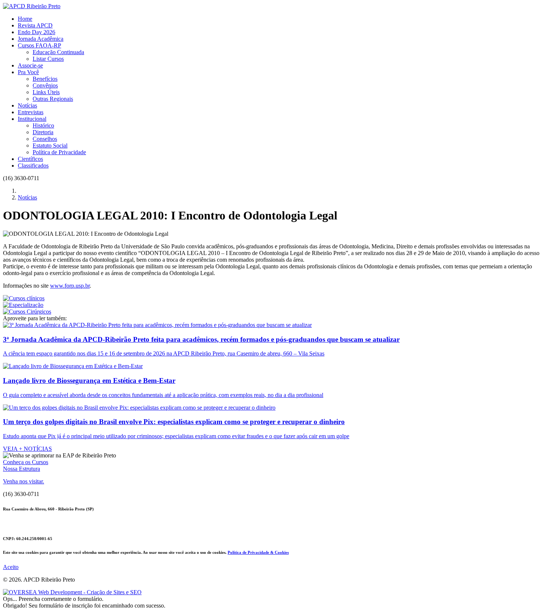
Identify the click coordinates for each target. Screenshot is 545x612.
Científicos (30, 159)
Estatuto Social (50, 145)
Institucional (32, 119)
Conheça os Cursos (25, 462)
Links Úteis (46, 92)
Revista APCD (35, 25)
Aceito (11, 567)
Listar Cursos (48, 59)
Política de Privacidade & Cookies (258, 552)
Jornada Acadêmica (40, 39)
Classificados (33, 165)
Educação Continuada (58, 52)
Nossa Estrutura (21, 469)
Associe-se (30, 65)
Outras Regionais (53, 99)
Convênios (45, 85)
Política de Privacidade (59, 152)
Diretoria (43, 132)
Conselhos (45, 139)
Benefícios (45, 79)
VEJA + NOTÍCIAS (27, 449)
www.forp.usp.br (70, 285)
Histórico (43, 125)
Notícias (27, 105)
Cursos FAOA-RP (39, 45)
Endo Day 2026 (36, 32)
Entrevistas (30, 112)
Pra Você (28, 72)
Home (25, 19)
